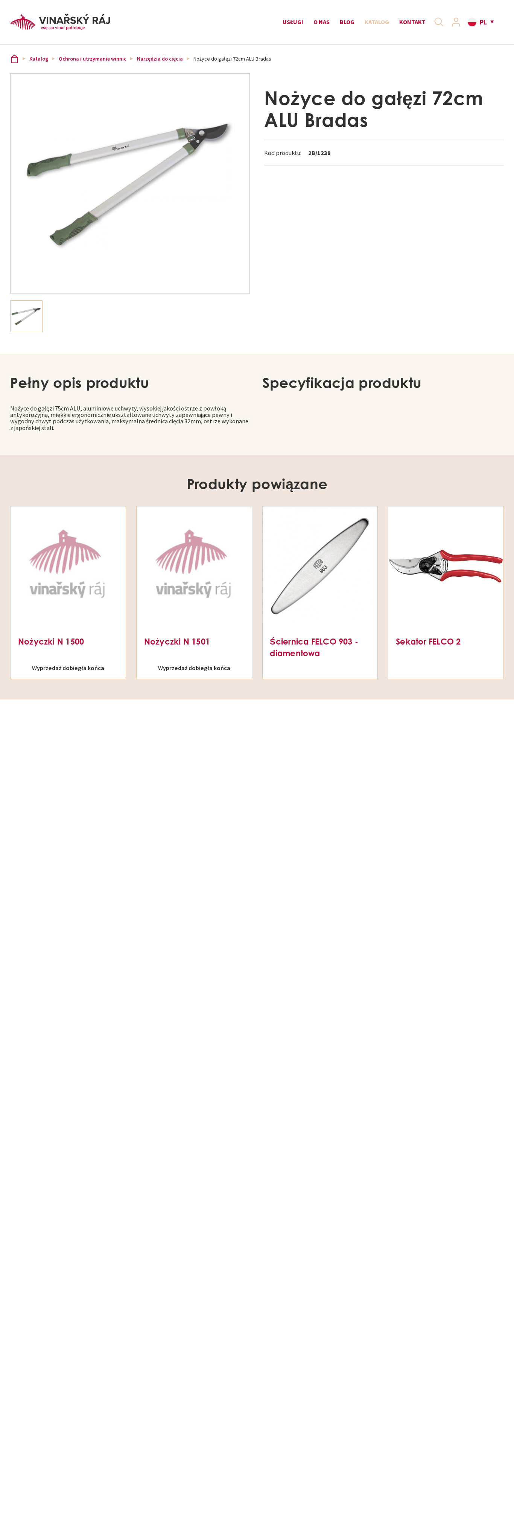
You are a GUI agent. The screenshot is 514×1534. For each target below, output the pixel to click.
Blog (347, 22)
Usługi (293, 22)
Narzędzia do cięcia (160, 59)
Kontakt (412, 22)
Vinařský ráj (14, 59)
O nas (321, 22)
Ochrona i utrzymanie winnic (92, 59)
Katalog (377, 22)
